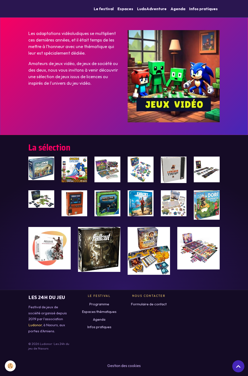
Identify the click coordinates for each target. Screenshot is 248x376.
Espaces (125, 8)
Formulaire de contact (149, 304)
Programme (99, 304)
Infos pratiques (203, 8)
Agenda (177, 8)
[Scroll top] (238, 366)
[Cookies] (10, 365)
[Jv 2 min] (174, 75)
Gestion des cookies (124, 365)
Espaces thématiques (99, 311)
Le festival (104, 8)
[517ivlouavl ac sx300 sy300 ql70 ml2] (41, 167)
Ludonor (35, 325)
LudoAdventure (152, 8)
